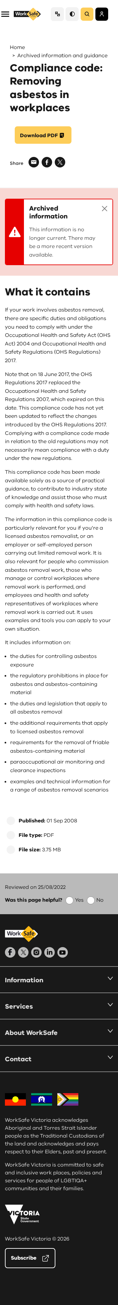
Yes (79, 900)
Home (17, 47)
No (100, 900)
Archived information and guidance (62, 55)
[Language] (57, 14)
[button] (5, 14)
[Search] (87, 14)
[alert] (59, 232)
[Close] (104, 208)
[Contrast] (72, 14)
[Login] (101, 14)
